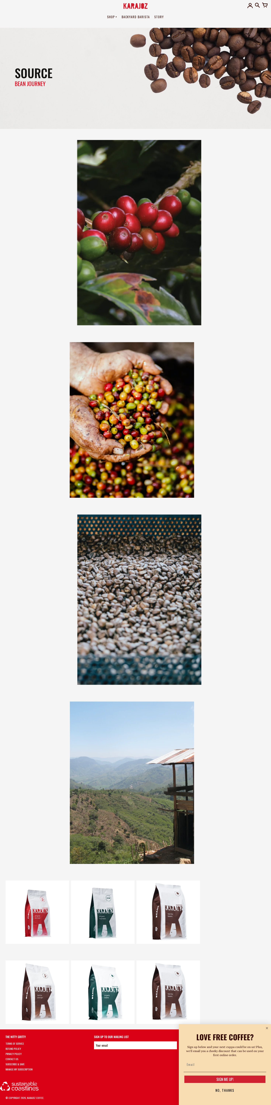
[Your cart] (264, 5)
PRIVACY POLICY (14, 1054)
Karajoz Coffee (35, 1098)
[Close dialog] (267, 1028)
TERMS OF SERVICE (15, 1043)
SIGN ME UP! (225, 1079)
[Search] (257, 5)
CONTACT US (12, 1059)
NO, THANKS (225, 1090)
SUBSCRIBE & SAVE (15, 1064)
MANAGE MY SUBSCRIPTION (19, 1069)
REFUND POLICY (13, 1049)
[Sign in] (250, 5)
